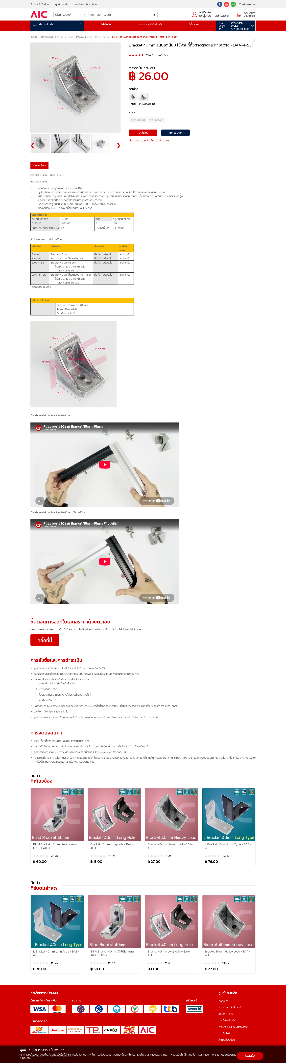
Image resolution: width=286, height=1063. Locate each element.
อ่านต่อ (26, 1058)
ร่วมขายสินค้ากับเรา (40, 4)
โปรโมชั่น (106, 24)
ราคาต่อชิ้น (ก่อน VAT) (142, 68)
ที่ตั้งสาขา (194, 24)
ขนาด (132, 113)
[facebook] (219, 4)
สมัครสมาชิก (223, 15)
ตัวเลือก (134, 89)
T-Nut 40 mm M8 (67, 309)
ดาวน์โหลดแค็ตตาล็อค (85, 4)
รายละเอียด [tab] (39, 165)
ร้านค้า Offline (226, 1014)
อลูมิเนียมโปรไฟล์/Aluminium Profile (57, 36)
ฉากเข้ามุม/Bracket (84, 36)
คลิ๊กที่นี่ (44, 640)
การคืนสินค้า (224, 1033)
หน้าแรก (33, 36)
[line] (233, 4)
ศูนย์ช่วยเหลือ (62, 4)
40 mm (72, 305)
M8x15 (66, 313)
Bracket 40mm (102, 36)
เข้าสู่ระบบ (205, 15)
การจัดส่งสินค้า (226, 1020)
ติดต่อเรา (223, 1001)
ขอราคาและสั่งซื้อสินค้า (150, 24)
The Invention (247, 4)
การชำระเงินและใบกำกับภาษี (233, 1027)
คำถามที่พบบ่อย (226, 1040)
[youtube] (226, 4)
